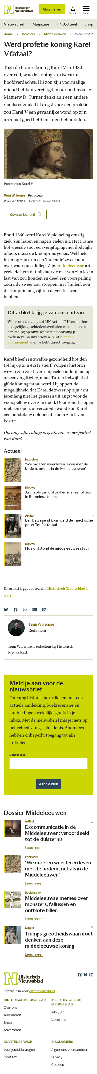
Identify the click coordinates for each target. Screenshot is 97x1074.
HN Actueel (67, 24)
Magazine (40, 24)
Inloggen (58, 1012)
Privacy (57, 1057)
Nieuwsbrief (14, 24)
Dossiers (28, 34)
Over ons (10, 1007)
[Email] (34, 609)
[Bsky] (85, 974)
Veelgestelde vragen (19, 1049)
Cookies (57, 1064)
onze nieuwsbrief (42, 991)
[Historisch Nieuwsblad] (18, 9)
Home (8, 34)
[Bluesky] (6, 609)
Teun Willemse (14, 195)
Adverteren (12, 1030)
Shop (89, 24)
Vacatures (59, 1019)
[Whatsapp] (25, 609)
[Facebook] (15, 609)
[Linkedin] (44, 609)
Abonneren (52, 9)
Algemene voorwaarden (69, 1049)
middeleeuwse (70, 266)
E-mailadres (17, 754)
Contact (10, 1057)
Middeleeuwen (55, 34)
